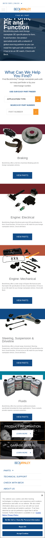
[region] (22, 515)
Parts (7, 470)
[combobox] (20, 99)
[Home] (22, 10)
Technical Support (15, 476)
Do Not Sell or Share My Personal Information (22, 520)
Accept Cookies (22, 533)
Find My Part (22, 15)
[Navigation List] (3, 10)
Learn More (21, 434)
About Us (9, 489)
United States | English (11, 3)
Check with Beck (14, 482)
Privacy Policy (13, 515)
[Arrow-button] (35, 112)
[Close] (42, 495)
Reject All (22, 527)
